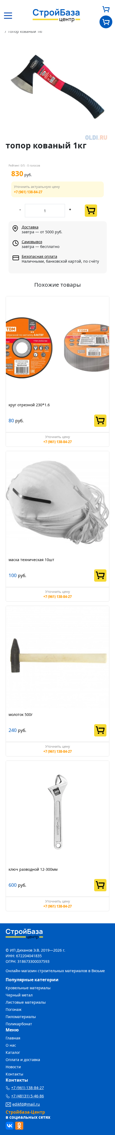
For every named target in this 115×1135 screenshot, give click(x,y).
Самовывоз (32, 241)
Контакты (14, 1074)
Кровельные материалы (28, 987)
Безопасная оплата (39, 256)
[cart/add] (91, 210)
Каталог (13, 1052)
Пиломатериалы (21, 1016)
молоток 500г (21, 714)
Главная (13, 1038)
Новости (13, 1066)
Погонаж (14, 1009)
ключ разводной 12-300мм (33, 869)
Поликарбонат (19, 1023)
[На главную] (56, 15)
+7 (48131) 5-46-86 (27, 1095)
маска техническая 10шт (31, 559)
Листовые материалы (26, 1002)
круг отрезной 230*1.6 (29, 404)
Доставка (30, 227)
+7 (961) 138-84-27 (28, 192)
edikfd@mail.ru (26, 1104)
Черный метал (19, 995)
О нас (11, 1045)
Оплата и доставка (23, 1059)
